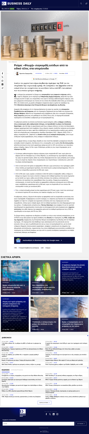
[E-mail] (2, 88)
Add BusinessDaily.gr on (45, 79)
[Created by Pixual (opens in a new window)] (44, 431)
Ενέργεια (48, 247)
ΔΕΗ (42, 247)
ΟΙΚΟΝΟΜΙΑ (38, 73)
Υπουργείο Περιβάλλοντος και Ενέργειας (29, 247)
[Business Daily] (16, 3)
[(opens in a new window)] (2, 73)
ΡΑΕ (16, 247)
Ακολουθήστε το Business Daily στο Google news (41, 240)
